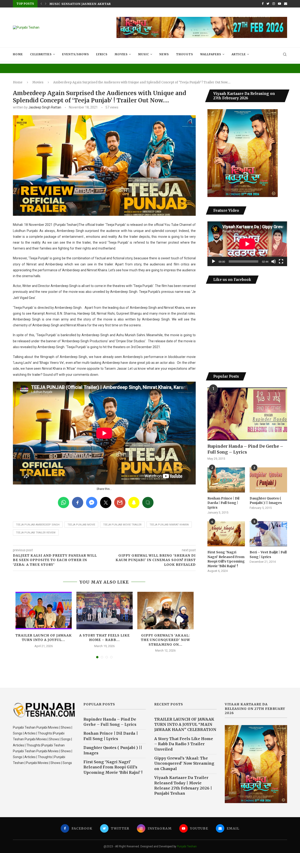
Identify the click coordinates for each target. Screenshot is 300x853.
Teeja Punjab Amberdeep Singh (38, 524)
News (164, 54)
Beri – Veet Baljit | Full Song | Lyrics (268, 554)
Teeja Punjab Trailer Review (36, 532)
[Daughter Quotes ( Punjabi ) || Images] (268, 479)
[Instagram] (273, 3)
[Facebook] (262, 3)
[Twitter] (267, 3)
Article (239, 54)
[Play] (213, 261)
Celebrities (41, 54)
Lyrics (102, 54)
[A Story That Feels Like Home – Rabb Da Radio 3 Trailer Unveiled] (104, 610)
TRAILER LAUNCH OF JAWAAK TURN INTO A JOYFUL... (43, 637)
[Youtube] (279, 3)
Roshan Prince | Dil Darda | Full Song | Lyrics (223, 503)
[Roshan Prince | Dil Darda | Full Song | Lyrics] (226, 479)
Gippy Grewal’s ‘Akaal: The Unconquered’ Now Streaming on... (165, 640)
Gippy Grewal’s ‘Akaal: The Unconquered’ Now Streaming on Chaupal (184, 763)
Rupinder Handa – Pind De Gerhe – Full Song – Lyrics (245, 449)
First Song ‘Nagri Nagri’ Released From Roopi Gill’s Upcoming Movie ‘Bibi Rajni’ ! (226, 559)
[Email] (285, 3)
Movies (121, 54)
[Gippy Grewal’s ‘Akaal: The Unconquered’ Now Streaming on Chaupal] (165, 610)
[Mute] (273, 261)
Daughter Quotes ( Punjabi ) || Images (266, 500)
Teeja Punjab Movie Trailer (122, 524)
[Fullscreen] (281, 261)
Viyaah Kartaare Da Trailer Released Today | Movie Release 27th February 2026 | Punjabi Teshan (183, 785)
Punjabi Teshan (187, 846)
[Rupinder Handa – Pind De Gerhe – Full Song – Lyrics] (247, 414)
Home (18, 54)
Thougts (184, 54)
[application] (247, 243)
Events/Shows (75, 54)
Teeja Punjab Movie (81, 524)
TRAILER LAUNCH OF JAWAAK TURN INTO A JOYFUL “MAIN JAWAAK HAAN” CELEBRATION (185, 724)
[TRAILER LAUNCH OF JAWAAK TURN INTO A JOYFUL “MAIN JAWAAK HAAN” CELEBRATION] (43, 610)
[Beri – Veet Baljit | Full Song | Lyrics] (268, 533)
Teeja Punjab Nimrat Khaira (169, 524)
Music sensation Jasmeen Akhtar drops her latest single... (105, 4)
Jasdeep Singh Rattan (44, 107)
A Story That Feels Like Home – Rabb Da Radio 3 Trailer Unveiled (183, 744)
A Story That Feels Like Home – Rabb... (104, 637)
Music (143, 54)
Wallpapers (210, 54)
